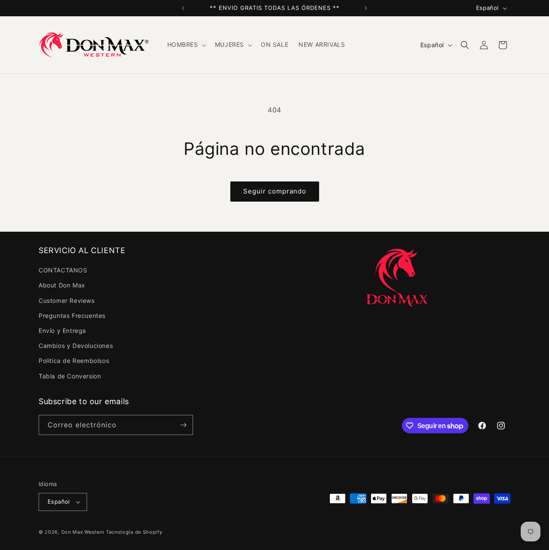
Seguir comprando (274, 191)
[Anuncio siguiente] (365, 8)
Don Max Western (83, 532)
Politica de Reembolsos (74, 360)
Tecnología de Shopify (134, 532)
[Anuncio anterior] (183, 8)
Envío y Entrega (62, 330)
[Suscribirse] (183, 425)
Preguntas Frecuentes (72, 315)
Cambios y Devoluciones (76, 345)
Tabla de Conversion (70, 376)
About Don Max (62, 285)
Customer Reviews (67, 300)
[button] (186, 45)
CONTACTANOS (63, 270)
